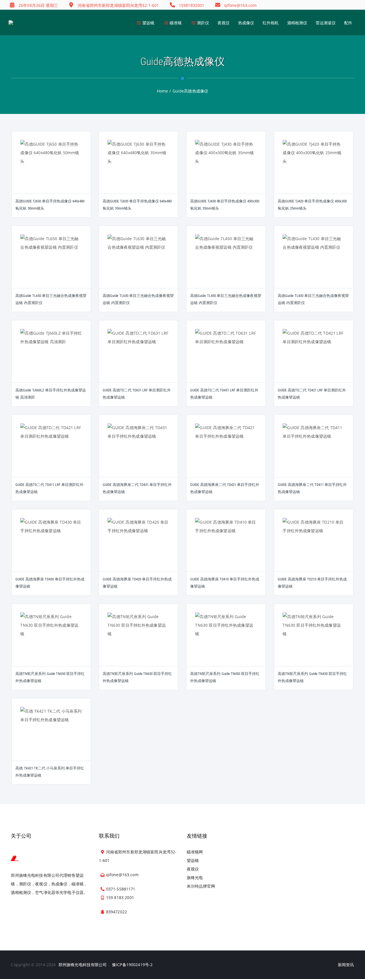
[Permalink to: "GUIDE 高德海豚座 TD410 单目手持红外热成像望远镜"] (226, 547)
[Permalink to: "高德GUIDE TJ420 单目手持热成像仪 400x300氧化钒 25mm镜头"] (314, 169)
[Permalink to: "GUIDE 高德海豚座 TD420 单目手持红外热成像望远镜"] (138, 547)
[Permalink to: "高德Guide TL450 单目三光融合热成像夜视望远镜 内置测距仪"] (226, 264)
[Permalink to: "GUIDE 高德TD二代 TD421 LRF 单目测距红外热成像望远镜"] (314, 358)
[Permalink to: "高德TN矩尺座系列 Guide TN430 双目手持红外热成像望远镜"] (314, 642)
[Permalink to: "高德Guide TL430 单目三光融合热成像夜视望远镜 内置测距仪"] (314, 264)
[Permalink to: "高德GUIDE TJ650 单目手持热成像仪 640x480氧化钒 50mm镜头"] (51, 169)
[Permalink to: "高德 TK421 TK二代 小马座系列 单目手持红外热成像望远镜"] (51, 736)
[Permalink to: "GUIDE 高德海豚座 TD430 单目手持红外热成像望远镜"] (51, 547)
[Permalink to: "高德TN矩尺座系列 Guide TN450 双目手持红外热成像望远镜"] (226, 642)
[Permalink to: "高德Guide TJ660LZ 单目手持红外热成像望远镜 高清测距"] (51, 358)
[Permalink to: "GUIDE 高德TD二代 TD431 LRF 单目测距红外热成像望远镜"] (226, 358)
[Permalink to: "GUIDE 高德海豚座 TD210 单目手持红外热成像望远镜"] (314, 547)
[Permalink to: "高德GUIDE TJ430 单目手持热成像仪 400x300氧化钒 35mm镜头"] (226, 169)
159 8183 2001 (120, 897)
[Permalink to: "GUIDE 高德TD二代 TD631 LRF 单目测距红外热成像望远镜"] (138, 358)
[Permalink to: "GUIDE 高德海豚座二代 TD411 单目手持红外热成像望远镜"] (314, 453)
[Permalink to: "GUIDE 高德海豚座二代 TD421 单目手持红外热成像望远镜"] (226, 453)
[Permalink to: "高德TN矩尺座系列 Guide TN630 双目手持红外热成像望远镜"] (138, 642)
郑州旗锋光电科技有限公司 (82, 964)
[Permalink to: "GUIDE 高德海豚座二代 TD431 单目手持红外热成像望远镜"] (138, 453)
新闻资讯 (346, 964)
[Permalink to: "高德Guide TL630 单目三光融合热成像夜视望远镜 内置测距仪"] (138, 264)
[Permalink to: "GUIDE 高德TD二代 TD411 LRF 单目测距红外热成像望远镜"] (51, 453)
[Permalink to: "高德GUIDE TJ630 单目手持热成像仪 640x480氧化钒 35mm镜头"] (138, 169)
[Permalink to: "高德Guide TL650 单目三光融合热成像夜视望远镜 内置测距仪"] (51, 264)
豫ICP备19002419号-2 (132, 964)
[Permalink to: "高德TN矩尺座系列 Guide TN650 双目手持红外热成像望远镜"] (51, 642)
